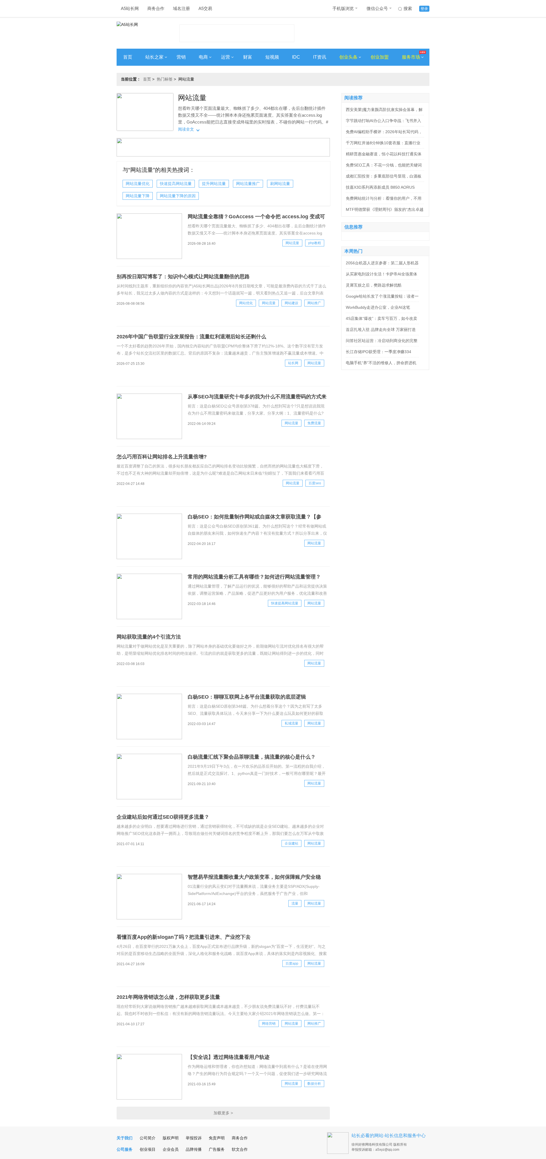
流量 (294, 903)
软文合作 (240, 1149)
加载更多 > (223, 1113)
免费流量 (314, 423)
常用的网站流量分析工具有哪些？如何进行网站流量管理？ (254, 577)
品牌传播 (194, 1149)
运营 (225, 57)
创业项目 (148, 1149)
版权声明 (171, 1138)
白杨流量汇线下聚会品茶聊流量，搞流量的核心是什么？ (252, 757)
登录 (424, 9)
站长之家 (154, 57)
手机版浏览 (343, 8)
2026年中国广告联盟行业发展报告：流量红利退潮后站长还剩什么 (191, 336)
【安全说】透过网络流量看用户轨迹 (229, 1057)
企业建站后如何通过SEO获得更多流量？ (163, 817)
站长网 (293, 363)
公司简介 (148, 1138)
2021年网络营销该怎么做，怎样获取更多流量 (168, 997)
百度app (292, 964)
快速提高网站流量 (176, 183)
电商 (203, 57)
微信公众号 (377, 8)
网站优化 (246, 303)
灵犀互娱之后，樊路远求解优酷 (374, 285)
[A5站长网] (139, 32)
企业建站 (291, 843)
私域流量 (291, 723)
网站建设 (291, 303)
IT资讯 (319, 57)
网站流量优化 (138, 183)
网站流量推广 (248, 183)
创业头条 (348, 57)
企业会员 (171, 1149)
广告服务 (217, 1149)
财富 (247, 57)
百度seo (315, 483)
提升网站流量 (214, 183)
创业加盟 (380, 57)
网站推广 (314, 303)
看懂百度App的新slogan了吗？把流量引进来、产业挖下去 (184, 937)
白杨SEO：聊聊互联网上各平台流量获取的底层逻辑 (247, 697)
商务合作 (155, 8)
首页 (127, 57)
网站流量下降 (138, 195)
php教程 (314, 243)
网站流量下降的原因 (178, 195)
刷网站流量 (280, 183)
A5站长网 (130, 8)
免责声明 (217, 1138)
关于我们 (125, 1138)
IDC (296, 57)
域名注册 (181, 8)
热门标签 (165, 79)
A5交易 (205, 8)
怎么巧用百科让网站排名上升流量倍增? (162, 457)
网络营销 (269, 1024)
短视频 (272, 57)
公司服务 (125, 1149)
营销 (181, 57)
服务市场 (411, 57)
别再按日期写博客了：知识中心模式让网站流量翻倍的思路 (183, 276)
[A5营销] (223, 155)
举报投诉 (194, 1138)
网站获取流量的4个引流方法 (149, 637)
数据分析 (314, 1084)
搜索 (408, 8)
